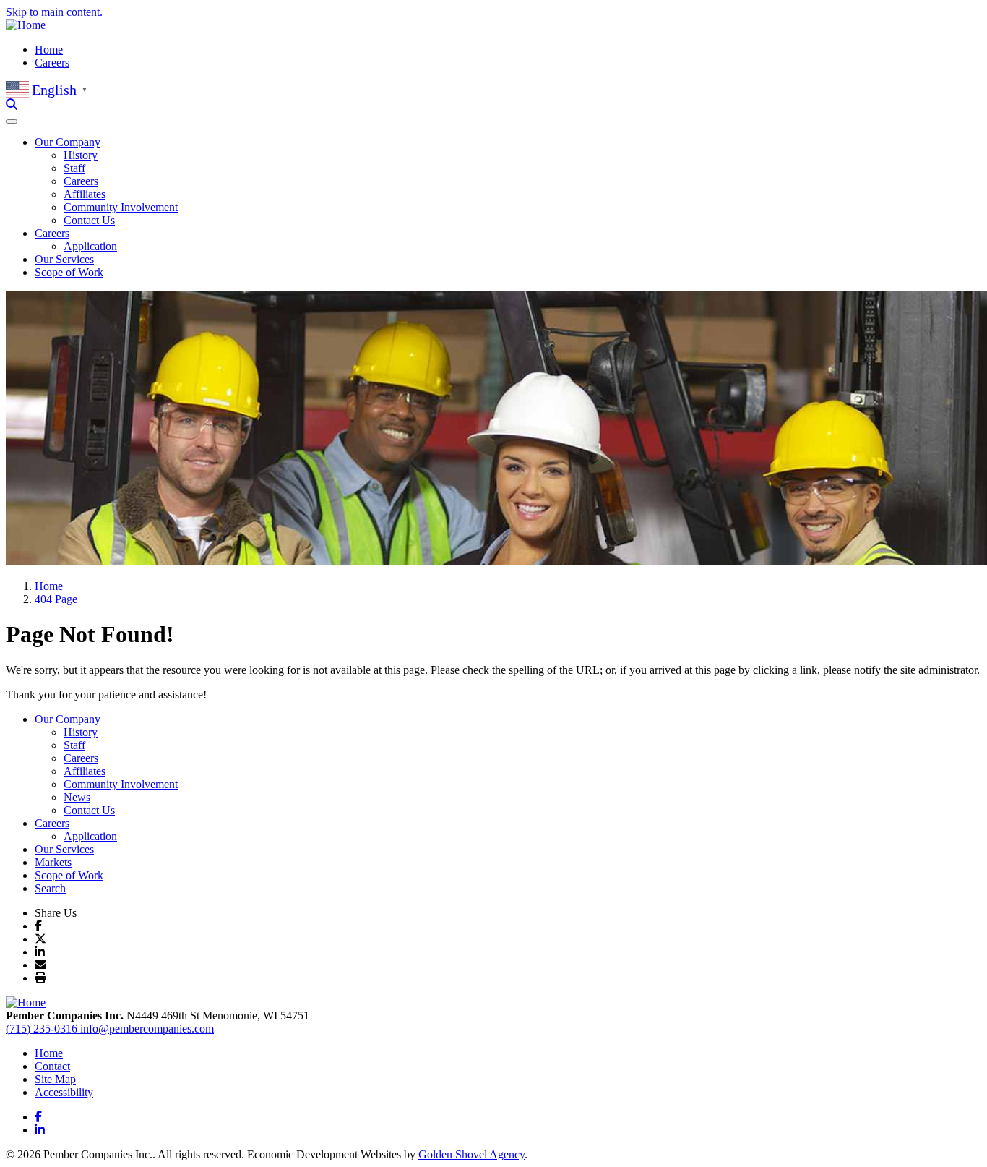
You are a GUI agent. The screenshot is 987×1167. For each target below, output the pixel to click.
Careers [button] (52, 233)
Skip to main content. (54, 12)
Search (50, 888)
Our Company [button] (67, 142)
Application (90, 246)
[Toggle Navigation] (11, 121)
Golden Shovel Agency (471, 1154)
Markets (53, 862)
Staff (74, 168)
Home (49, 49)
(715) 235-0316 (43, 1028)
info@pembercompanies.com (147, 1028)
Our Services (64, 259)
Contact (52, 1066)
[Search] (11, 104)
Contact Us (89, 220)
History (81, 155)
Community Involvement (121, 207)
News (77, 797)
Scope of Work (69, 272)
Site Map (55, 1079)
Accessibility (64, 1092)
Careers (52, 62)
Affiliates (84, 194)
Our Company (67, 719)
